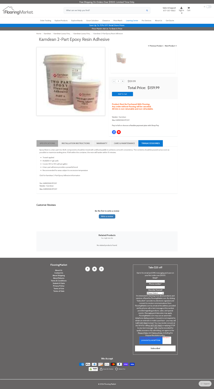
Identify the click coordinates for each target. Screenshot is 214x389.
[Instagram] (101, 269)
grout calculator (92, 20)
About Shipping (59, 275)
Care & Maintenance (124, 143)
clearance (106, 20)
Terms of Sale (58, 291)
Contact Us (58, 273)
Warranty (101, 143)
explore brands (77, 20)
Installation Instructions (76, 143)
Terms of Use (59, 288)
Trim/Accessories (150, 143)
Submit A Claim (59, 283)
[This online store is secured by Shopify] (93, 369)
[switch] (208, 6)
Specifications (47, 143)
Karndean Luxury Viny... (62, 33)
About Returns (58, 278)
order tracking (45, 20)
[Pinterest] (94, 269)
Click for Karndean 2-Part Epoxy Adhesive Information (60, 175)
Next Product (170, 46)
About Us (58, 270)
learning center (132, 20)
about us (158, 20)
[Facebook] (87, 269)
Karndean (47, 33)
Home (38, 33)
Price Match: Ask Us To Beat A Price (107, 28)
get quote (170, 20)
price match (118, 20)
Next (169, 55)
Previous (110, 55)
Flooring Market (110, 384)
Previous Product (156, 46)
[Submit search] (147, 10)
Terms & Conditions (59, 281)
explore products (61, 20)
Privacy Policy (58, 286)
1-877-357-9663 (141, 323)
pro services (146, 20)
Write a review (107, 216)
